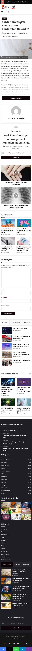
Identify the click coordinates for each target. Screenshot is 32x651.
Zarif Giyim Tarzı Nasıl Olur (21, 360)
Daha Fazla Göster (15, 98)
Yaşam (4, 18)
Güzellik (4, 479)
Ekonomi (4, 474)
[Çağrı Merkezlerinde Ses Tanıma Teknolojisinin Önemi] (24, 382)
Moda (4, 482)
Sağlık (4, 485)
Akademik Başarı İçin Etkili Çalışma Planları (20, 604)
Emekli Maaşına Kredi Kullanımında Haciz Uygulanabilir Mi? (23, 248)
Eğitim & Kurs (6, 471)
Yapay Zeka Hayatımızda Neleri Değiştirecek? (17, 2)
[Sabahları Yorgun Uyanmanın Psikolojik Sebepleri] (16, 517)
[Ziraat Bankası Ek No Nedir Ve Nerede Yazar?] (7, 338)
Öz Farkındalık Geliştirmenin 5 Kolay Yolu (23, 230)
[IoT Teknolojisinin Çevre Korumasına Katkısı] (8, 402)
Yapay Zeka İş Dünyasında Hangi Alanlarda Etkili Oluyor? (7, 390)
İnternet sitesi (5, 305)
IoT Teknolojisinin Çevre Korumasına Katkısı (7, 410)
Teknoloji (4, 488)
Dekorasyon (5, 465)
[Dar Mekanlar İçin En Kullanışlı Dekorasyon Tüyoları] (6, 504)
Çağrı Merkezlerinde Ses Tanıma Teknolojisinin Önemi (23, 389)
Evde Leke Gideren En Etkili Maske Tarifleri (20, 579)
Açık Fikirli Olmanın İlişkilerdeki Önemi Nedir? (7, 230)
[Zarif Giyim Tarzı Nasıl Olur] (7, 363)
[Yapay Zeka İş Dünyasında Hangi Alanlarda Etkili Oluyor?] (8, 382)
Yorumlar (27, 322)
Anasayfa (4, 529)
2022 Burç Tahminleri (20, 328)
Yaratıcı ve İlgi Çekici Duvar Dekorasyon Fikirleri (21, 353)
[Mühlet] (8, 7)
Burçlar (4, 462)
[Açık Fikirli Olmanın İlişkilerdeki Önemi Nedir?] (8, 223)
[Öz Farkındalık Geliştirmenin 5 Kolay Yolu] (24, 223)
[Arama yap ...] (9, 12)
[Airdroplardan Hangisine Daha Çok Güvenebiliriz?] (7, 346)
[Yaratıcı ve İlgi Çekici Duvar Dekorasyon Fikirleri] (7, 354)
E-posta (4, 297)
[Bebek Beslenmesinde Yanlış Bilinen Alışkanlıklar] (26, 511)
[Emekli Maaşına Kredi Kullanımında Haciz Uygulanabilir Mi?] (24, 241)
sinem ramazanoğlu (9, 33)
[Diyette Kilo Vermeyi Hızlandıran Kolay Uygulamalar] (6, 511)
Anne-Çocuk (6, 460)
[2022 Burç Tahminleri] (7, 330)
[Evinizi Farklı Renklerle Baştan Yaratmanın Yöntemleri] (26, 517)
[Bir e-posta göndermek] (14, 33)
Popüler (4, 322)
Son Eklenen (16, 322)
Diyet (3, 468)
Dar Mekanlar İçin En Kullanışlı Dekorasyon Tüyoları (19, 571)
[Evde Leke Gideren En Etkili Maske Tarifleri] (16, 504)
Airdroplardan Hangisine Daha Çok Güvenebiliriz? (21, 345)
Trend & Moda (6, 490)
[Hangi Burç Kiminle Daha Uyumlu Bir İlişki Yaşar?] (6, 517)
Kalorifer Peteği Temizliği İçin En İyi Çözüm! (7, 248)
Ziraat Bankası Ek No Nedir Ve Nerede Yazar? (21, 337)
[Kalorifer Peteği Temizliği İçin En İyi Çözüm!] (8, 241)
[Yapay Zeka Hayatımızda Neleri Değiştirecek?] (26, 504)
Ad (2, 290)
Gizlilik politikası (5, 560)
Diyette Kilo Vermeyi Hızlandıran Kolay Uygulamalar (19, 596)
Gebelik (4, 476)
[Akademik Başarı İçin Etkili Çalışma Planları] (16, 511)
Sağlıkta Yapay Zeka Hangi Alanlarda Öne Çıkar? (23, 410)
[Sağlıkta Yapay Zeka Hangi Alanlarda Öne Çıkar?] (24, 402)
